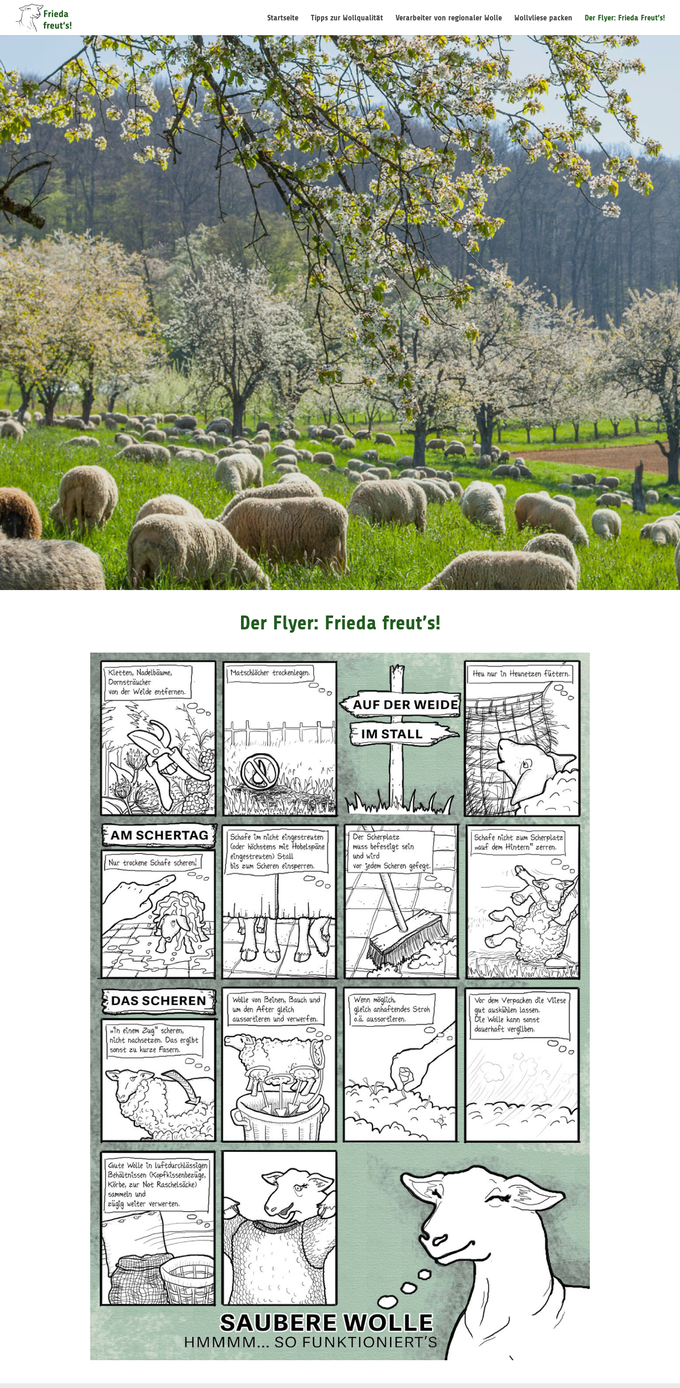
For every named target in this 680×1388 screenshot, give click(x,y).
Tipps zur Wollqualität (347, 18)
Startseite (282, 18)
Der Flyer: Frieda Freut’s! (625, 18)
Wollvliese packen (543, 18)
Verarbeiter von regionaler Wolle (449, 18)
